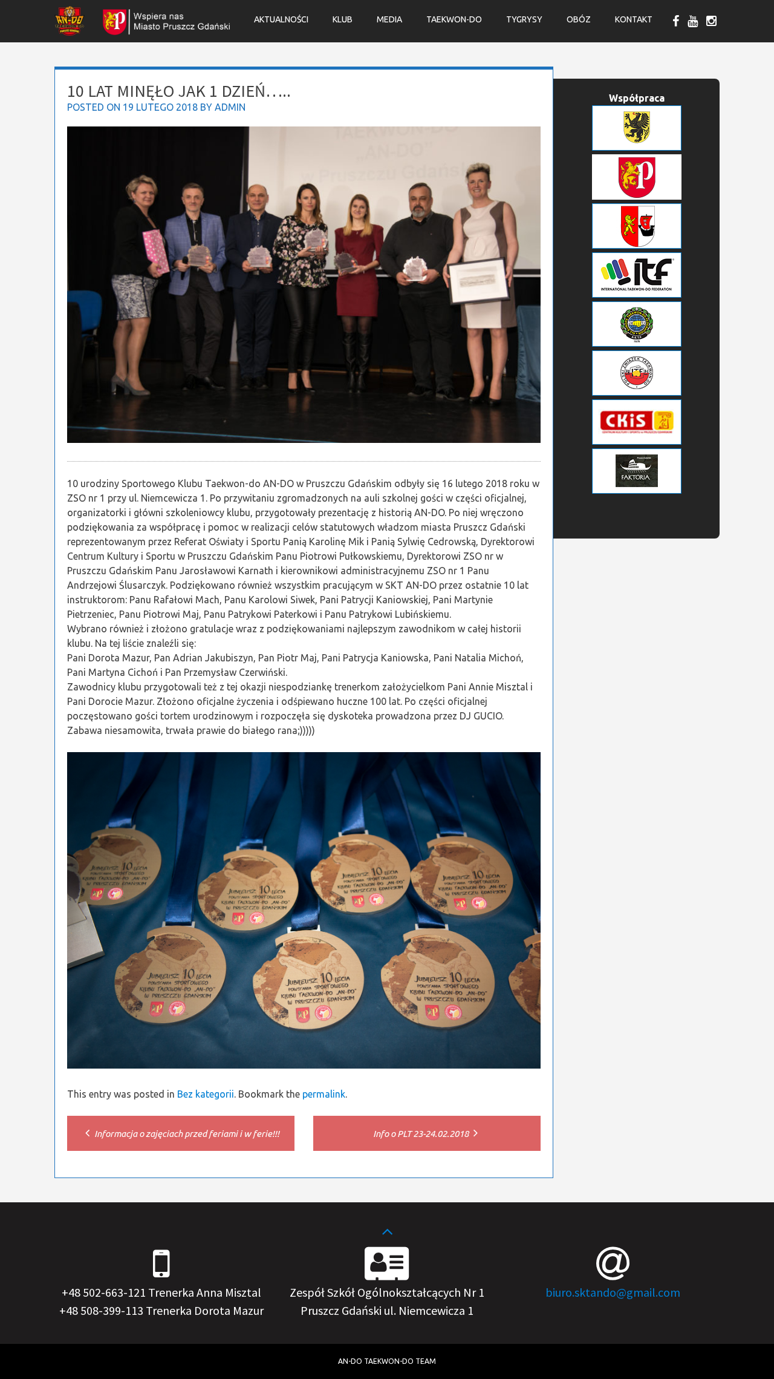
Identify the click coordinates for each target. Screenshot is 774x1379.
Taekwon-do (454, 19)
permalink (323, 1094)
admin (230, 107)
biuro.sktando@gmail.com (612, 1292)
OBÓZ (579, 19)
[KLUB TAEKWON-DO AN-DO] (69, 32)
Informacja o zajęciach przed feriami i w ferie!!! (186, 1133)
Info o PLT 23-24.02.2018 (421, 1133)
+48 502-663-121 (104, 1292)
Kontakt (633, 19)
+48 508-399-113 (101, 1310)
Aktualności (281, 19)
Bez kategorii (205, 1094)
